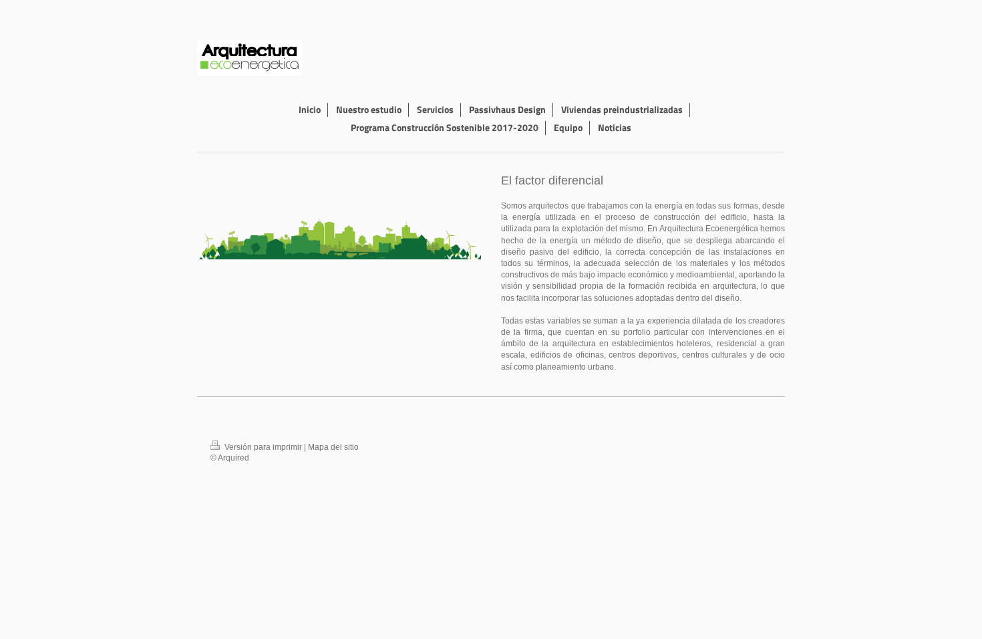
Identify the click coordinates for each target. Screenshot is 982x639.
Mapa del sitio (333, 447)
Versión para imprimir (263, 447)
